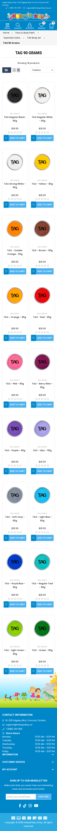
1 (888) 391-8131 (14, 728)
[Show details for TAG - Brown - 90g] (42, 228)
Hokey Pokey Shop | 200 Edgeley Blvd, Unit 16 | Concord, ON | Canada (25, 3)
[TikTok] (24, 806)
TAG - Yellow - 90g (42, 183)
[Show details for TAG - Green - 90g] (42, 628)
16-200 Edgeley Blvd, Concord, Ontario (25, 720)
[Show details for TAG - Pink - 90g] (14, 361)
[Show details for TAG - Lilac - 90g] (42, 428)
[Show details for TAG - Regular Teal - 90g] (42, 561)
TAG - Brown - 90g (42, 250)
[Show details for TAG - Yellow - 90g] (42, 162)
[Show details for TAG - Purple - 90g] (14, 428)
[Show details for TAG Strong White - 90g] (14, 162)
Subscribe (43, 796)
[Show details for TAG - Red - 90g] (42, 295)
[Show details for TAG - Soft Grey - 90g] (14, 495)
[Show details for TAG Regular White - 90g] (42, 95)
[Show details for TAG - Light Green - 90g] (14, 628)
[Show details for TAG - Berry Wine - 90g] (42, 361)
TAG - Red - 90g (42, 317)
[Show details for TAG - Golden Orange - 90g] (14, 228)
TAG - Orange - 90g (15, 317)
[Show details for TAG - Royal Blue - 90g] (14, 561)
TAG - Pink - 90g (15, 383)
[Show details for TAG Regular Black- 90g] (14, 95)
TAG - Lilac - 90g (42, 450)
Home (6, 32)
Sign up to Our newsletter (28, 780)
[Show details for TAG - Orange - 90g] (14, 295)
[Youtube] (36, 806)
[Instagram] (30, 806)
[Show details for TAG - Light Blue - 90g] (42, 495)
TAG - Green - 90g (42, 650)
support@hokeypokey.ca (19, 724)
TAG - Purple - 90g (14, 450)
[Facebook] (20, 806)
